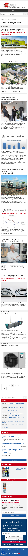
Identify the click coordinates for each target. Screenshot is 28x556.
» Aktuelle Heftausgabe (20, 468)
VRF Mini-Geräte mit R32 (9, 346)
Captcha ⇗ (19, 539)
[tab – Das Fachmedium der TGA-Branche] (5, 485)
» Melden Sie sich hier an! (14, 541)
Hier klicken (15, 538)
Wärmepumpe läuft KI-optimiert (12, 424)
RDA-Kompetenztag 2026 (10, 415)
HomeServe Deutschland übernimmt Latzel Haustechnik (12, 240)
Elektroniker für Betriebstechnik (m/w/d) (13, 443)
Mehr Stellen (14, 460)
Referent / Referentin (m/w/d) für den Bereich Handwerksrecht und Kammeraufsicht (12, 451)
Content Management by (7, 553)
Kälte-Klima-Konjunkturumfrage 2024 (12, 137)
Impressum (13, 551)
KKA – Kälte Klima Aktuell (12, 491)
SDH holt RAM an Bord (10, 410)
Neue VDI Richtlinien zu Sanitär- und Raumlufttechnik (12, 276)
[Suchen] (25, 14)
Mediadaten (11, 549)
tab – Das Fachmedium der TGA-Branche (13, 485)
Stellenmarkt (4, 549)
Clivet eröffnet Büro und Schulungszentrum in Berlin (11, 98)
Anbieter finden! (14, 515)
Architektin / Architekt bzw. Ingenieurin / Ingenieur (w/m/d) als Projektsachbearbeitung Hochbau (13, 436)
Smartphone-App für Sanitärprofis (13, 413)
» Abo (16, 471)
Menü (14, 11)
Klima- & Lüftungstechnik (10, 19)
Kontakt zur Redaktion (20, 549)
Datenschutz (7, 551)
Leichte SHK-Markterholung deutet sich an (13, 211)
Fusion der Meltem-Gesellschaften (13, 62)
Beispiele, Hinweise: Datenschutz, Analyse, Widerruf (12, 544)
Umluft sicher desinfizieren (11, 314)
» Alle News (5, 427)
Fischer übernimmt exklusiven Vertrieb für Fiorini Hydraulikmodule (12, 171)
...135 (4, 388)
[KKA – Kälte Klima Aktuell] (5, 491)
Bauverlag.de (4, 554)
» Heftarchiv (18, 469)
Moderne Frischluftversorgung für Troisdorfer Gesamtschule (13, 30)
